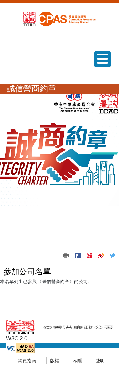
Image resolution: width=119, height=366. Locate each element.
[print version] (66, 255)
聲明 (100, 360)
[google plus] (89, 255)
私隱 (77, 360)
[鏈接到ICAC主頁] (29, 18)
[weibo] (101, 255)
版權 (54, 360)
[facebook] (77, 255)
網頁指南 (27, 360)
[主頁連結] (66, 18)
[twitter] (112, 255)
